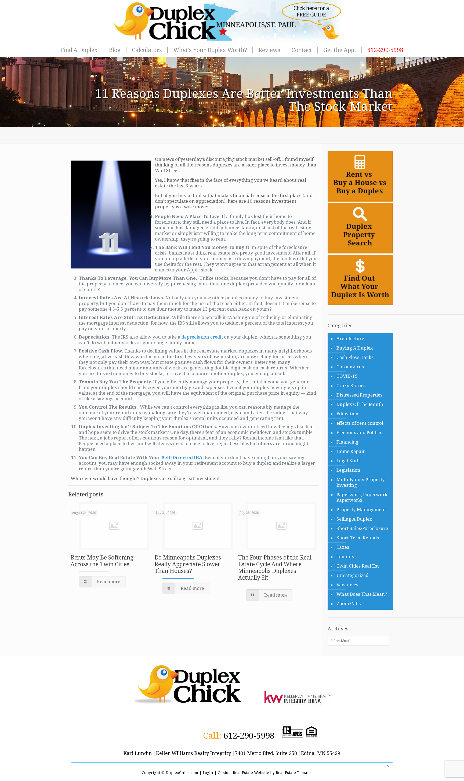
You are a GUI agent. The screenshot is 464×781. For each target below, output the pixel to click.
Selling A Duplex (354, 519)
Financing (347, 442)
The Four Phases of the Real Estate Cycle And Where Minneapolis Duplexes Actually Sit (274, 567)
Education (347, 413)
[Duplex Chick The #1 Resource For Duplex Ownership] (232, 21)
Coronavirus (350, 366)
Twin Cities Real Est (357, 566)
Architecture (350, 338)
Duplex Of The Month (359, 404)
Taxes (342, 547)
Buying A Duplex (354, 348)
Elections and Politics (359, 432)
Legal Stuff (348, 460)
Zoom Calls (348, 603)
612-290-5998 (248, 735)
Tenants (345, 556)
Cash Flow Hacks (355, 357)
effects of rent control (359, 423)
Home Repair (350, 451)
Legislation (348, 470)
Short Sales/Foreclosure (362, 528)
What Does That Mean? (361, 594)
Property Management (361, 509)
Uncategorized (352, 575)
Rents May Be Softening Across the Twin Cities (102, 561)
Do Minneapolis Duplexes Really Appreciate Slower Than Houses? (187, 564)
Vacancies (347, 584)
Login (208, 773)
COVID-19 (347, 376)
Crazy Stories (350, 385)
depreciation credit (203, 337)
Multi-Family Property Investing (360, 482)
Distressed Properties (359, 395)
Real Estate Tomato (293, 773)
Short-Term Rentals (357, 537)
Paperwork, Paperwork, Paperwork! (362, 497)
